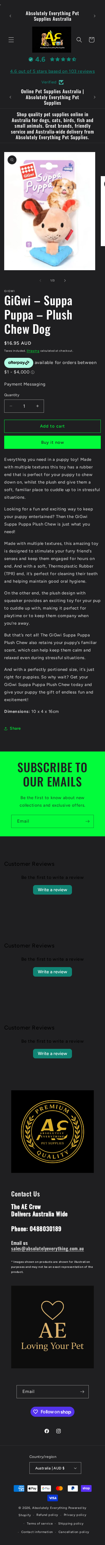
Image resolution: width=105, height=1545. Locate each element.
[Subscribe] (87, 821)
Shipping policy (71, 1523)
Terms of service (40, 1523)
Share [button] (15, 728)
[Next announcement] (94, 16)
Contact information (37, 1532)
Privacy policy (75, 1515)
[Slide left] (40, 280)
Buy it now (52, 442)
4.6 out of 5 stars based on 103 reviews (52, 71)
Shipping (33, 351)
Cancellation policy (74, 1532)
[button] (11, 40)
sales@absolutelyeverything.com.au (47, 1248)
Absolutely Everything (49, 1508)
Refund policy (47, 1515)
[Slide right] (65, 280)
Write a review (52, 889)
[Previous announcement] (10, 16)
